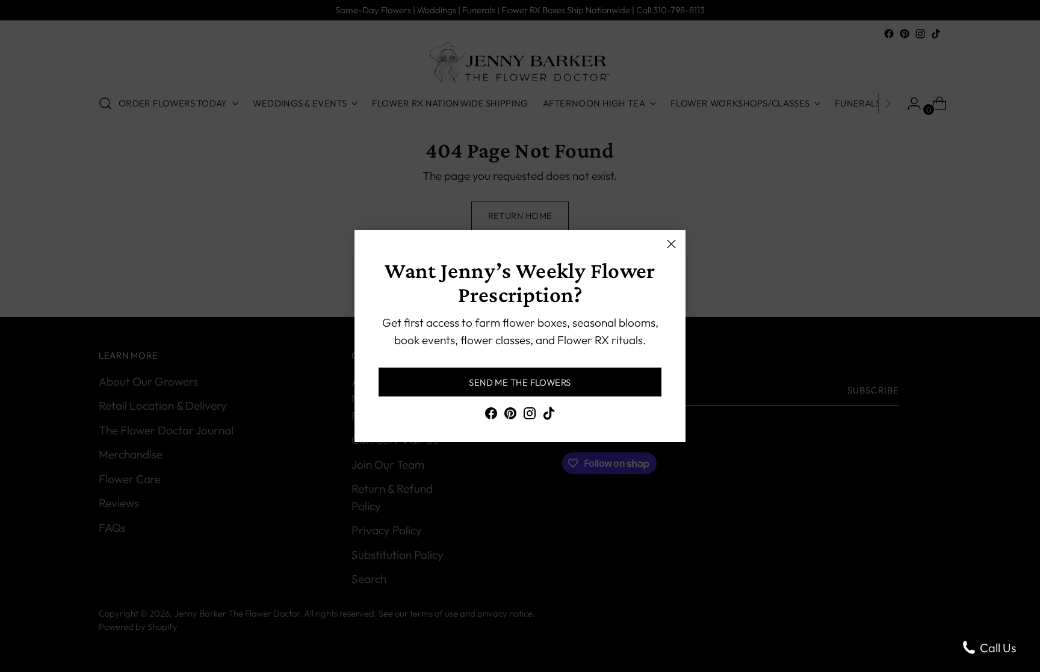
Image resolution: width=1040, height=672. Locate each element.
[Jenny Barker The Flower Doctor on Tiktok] (549, 415)
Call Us (996, 647)
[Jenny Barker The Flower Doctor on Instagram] (529, 415)
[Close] (671, 244)
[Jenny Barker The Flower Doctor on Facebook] (491, 415)
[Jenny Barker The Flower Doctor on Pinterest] (510, 415)
